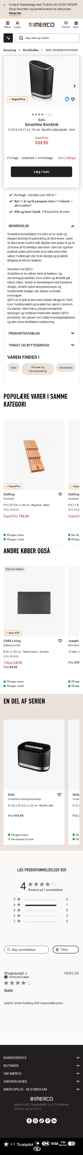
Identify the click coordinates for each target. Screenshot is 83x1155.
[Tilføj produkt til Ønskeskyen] (67, 99)
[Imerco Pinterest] (47, 1121)
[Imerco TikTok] (41, 1121)
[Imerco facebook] (29, 1121)
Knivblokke (31, 50)
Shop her (15, 13)
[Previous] (8, 86)
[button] (41, 120)
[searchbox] (26, 949)
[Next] (74, 86)
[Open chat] (8, 38)
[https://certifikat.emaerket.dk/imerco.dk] (37, 1149)
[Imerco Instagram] (35, 1121)
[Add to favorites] (73, 99)
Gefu (13, 367)
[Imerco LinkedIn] (54, 1121)
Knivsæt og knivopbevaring (38, 368)
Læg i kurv (41, 172)
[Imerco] (41, 25)
